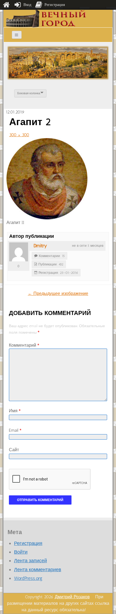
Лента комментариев (37, 570)
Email (15, 430)
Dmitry (40, 246)
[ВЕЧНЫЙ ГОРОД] (46, 18)
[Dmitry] (18, 251)
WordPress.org (28, 578)
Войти (21, 552)
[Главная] (6, 5)
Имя (15, 410)
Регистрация (28, 543)
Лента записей (30, 561)
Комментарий (24, 345)
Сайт (14, 449)
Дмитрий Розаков (72, 596)
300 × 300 (19, 134)
